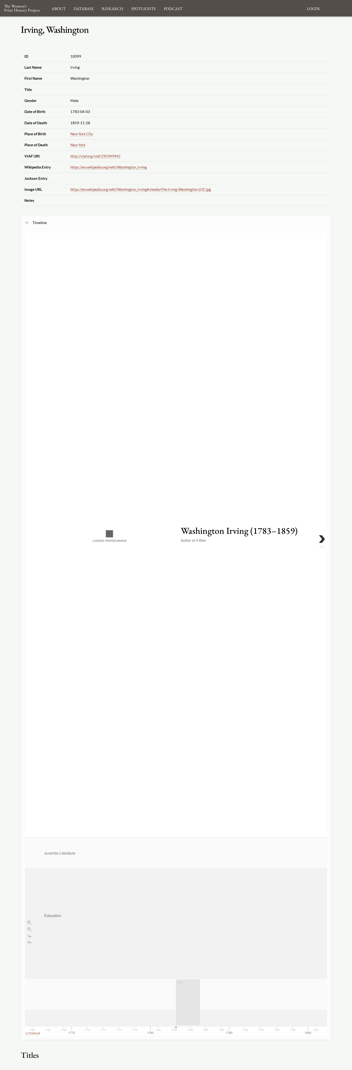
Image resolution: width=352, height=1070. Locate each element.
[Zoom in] (29, 922)
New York (77, 145)
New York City (81, 134)
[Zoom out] (29, 929)
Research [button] (112, 8)
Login (313, 8)
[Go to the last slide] (29, 936)
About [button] (58, 8)
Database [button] (84, 8)
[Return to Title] (29, 942)
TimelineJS (34, 1033)
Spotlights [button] (143, 8)
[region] (176, 634)
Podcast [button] (173, 8)
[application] (176, 936)
